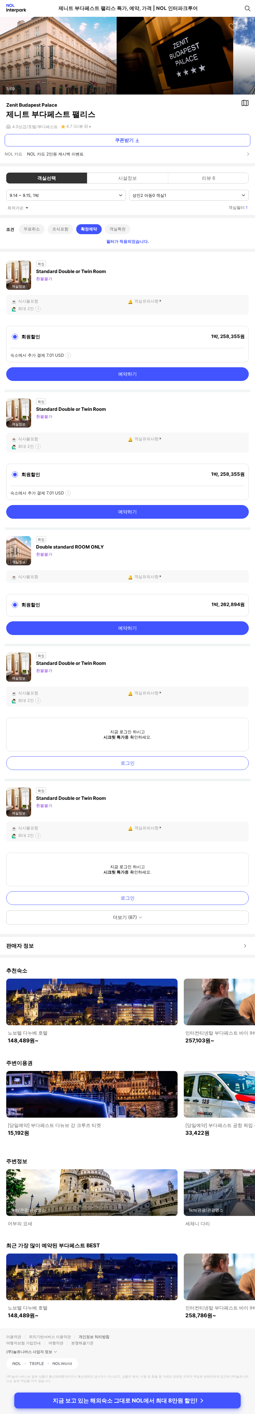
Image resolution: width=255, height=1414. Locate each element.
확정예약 (89, 228)
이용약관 (13, 1336)
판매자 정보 (20, 946)
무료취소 (32, 228)
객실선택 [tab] (46, 178)
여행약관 (56, 1343)
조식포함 (60, 228)
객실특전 (117, 228)
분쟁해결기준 (82, 1343)
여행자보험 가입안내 (23, 1343)
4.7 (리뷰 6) (77, 126)
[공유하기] (245, 26)
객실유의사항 (146, 301)
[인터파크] (13, 8)
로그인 (128, 763)
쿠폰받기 (124, 140)
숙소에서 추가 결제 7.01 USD (37, 355)
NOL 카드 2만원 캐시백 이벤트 (55, 153)
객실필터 (238, 207)
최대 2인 (26, 308)
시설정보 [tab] (127, 178)
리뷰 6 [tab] (208, 178)
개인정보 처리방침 (94, 1336)
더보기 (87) (125, 917)
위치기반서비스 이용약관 (50, 1336)
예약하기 (127, 374)
